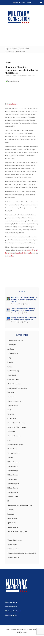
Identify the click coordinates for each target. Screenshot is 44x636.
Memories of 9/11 (13, 453)
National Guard (12, 496)
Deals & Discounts (13, 384)
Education (10, 392)
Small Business (12, 518)
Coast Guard (19, 253)
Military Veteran (22, 75)
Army (29, 250)
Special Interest (12, 527)
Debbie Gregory (12, 104)
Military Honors (12, 475)
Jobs (8, 440)
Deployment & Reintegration (17, 388)
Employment (11, 397)
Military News (12, 479)
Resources (10, 514)
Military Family (12, 466)
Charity (9, 366)
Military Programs (13, 483)
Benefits (10, 362)
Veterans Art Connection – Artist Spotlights (21, 553)
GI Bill (9, 410)
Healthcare (11, 431)
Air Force (10, 349)
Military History (12, 470)
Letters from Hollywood (15, 444)
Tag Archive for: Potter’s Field (17, 49)
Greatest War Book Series (15, 423)
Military (10, 457)
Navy (33, 250)
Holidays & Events (13, 436)
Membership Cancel (11, 607)
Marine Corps (12, 449)
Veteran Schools (12, 549)
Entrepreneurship (13, 405)
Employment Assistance (15, 401)
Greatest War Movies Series (16, 427)
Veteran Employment (14, 540)
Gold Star (10, 414)
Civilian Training (13, 371)
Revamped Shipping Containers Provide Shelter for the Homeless (21, 69)
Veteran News (31, 75)
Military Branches (13, 462)
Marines (12, 253)
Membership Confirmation (13, 611)
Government (11, 418)
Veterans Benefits (13, 557)
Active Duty (11, 345)
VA (8, 536)
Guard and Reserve (29, 253)
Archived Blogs (12, 353)
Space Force (11, 523)
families (11, 256)
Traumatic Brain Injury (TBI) (17, 531)
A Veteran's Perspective (15, 340)
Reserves (10, 510)
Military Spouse (12, 488)
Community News (13, 379)
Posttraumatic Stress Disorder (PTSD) (19, 505)
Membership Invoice (11, 615)
